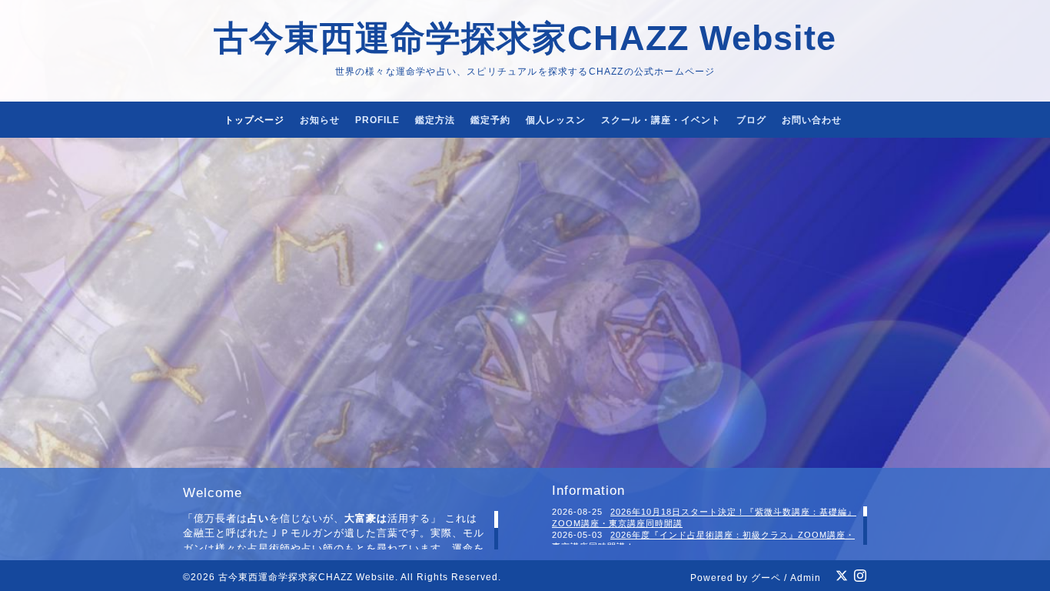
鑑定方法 (435, 120)
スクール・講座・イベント (661, 120)
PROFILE (377, 120)
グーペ (766, 578)
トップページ (254, 120)
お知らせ (320, 120)
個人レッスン (556, 120)
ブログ (751, 120)
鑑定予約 (490, 120)
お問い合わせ (812, 120)
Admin (805, 578)
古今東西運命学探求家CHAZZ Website (525, 38)
